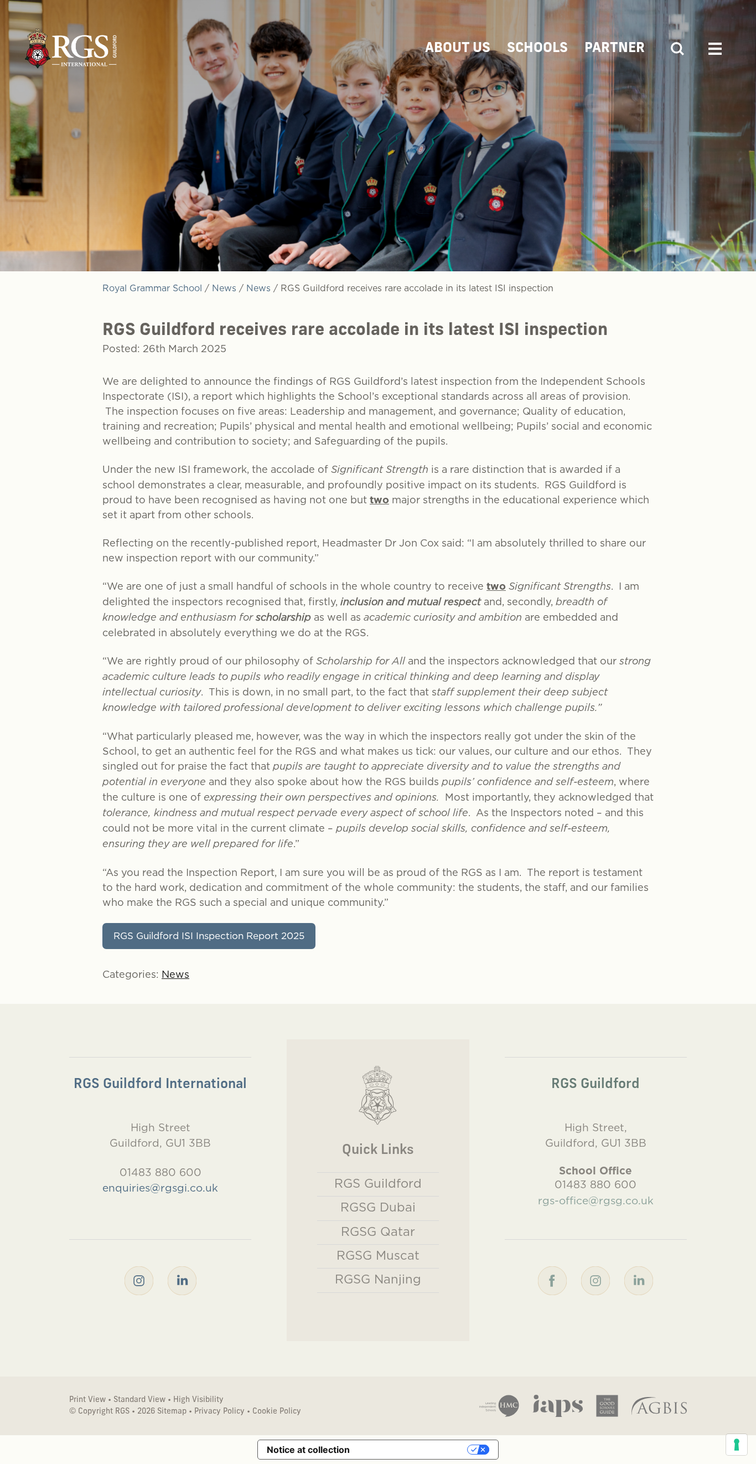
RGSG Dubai (378, 1207)
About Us (457, 48)
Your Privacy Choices (414, 1449)
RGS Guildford (378, 1183)
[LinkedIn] (182, 1279)
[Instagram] (139, 1279)
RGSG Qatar (378, 1231)
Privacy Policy (219, 1412)
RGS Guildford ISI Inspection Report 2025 (208, 936)
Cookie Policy (276, 1412)
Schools (537, 48)
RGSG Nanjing (378, 1279)
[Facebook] (552, 1279)
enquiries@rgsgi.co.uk (160, 1187)
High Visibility (198, 1400)
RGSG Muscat (378, 1255)
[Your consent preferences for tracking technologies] (736, 1444)
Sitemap (172, 1412)
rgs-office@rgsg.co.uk (596, 1200)
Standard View (139, 1400)
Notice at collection (308, 1449)
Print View (87, 1400)
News (175, 974)
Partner (614, 48)
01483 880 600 (160, 1172)
